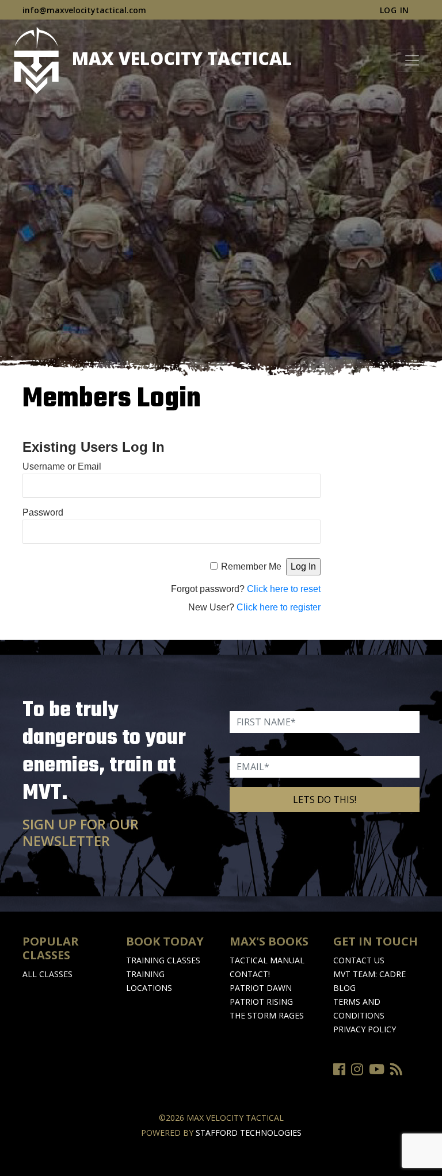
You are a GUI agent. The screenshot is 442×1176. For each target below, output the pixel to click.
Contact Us (358, 960)
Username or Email (61, 466)
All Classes (47, 974)
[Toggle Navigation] (412, 60)
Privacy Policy (364, 1029)
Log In (394, 10)
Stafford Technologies (249, 1132)
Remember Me (251, 566)
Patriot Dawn (261, 987)
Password (42, 512)
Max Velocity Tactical (179, 58)
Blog (344, 987)
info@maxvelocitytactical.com (84, 10)
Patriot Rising (261, 1001)
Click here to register (279, 607)
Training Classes (163, 960)
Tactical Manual (267, 960)
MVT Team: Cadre (369, 974)
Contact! (250, 974)
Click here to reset (284, 589)
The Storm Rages (267, 1015)
